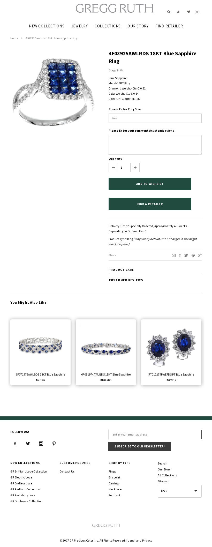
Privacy (147, 540)
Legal (131, 540)
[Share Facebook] (180, 255)
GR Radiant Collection (25, 489)
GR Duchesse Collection (26, 501)
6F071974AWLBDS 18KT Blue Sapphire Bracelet (106, 376)
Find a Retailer (150, 204)
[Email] (174, 255)
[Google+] (200, 255)
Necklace (115, 489)
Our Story (164, 469)
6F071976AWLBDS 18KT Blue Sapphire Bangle (40, 376)
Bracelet (114, 477)
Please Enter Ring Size (125, 109)
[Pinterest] (193, 255)
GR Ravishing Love (22, 495)
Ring (130, 239)
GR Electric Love (21, 477)
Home (14, 38)
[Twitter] (186, 255)
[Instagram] (41, 443)
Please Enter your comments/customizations (141, 130)
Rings (112, 471)
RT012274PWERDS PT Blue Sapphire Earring (171, 376)
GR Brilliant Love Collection (28, 471)
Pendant (114, 495)
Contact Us (66, 471)
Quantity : (116, 159)
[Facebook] (15, 443)
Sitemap (163, 481)
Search (162, 463)
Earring (114, 483)
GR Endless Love (21, 483)
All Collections (167, 475)
